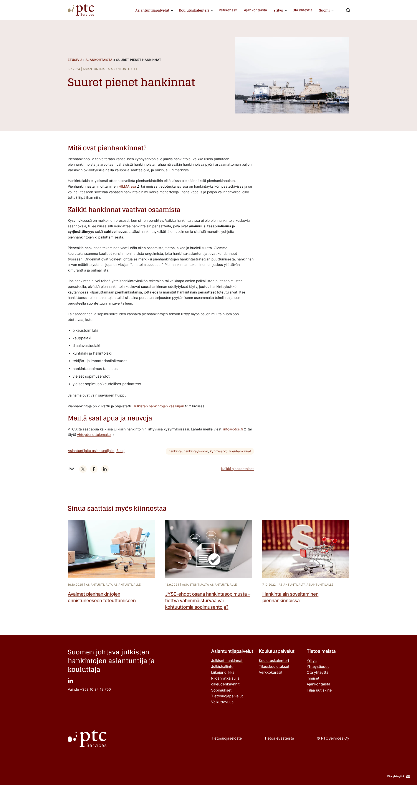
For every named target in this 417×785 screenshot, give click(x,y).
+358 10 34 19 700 (95, 689)
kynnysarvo (218, 451)
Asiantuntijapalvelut (152, 10)
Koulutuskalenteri (194, 10)
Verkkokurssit (271, 672)
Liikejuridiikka (222, 672)
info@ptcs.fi (233, 429)
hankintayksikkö (196, 451)
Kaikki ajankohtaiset (237, 469)
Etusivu (75, 60)
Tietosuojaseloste (226, 738)
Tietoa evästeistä (279, 738)
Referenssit (228, 10)
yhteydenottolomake (94, 434)
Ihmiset (313, 678)
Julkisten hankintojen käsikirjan (158, 406)
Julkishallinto (222, 667)
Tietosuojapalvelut (227, 696)
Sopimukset (221, 690)
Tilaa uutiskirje (319, 690)
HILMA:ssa (127, 186)
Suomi (324, 10)
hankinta (175, 451)
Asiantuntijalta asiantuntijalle (91, 450)
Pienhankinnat (240, 451)
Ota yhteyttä (303, 10)
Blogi (120, 450)
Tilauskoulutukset (274, 667)
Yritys (278, 10)
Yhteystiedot (318, 667)
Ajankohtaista (255, 10)
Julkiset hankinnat (227, 661)
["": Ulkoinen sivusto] (83, 469)
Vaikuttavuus (222, 702)
